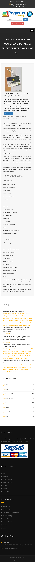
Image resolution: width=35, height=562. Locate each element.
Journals (20, 412)
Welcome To (17, 1)
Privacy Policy (6, 519)
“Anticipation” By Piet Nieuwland (13, 311)
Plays (20, 389)
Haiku (20, 407)
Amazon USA (8, 114)
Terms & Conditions (8, 522)
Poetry (20, 416)
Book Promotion (7, 482)
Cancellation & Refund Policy (11, 512)
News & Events (7, 506)
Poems (5, 485)
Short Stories (20, 398)
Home (4, 473)
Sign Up (14, 23)
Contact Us (6, 491)
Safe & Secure (7, 509)
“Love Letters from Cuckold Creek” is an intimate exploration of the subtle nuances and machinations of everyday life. (17, 337)
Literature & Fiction (20, 394)
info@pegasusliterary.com (18, 4)
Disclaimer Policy (7, 516)
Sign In (21, 23)
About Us (5, 476)
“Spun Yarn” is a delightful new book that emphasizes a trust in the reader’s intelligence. (16, 329)
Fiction (20, 403)
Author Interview (7, 479)
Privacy (5, 488)
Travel (20, 385)
